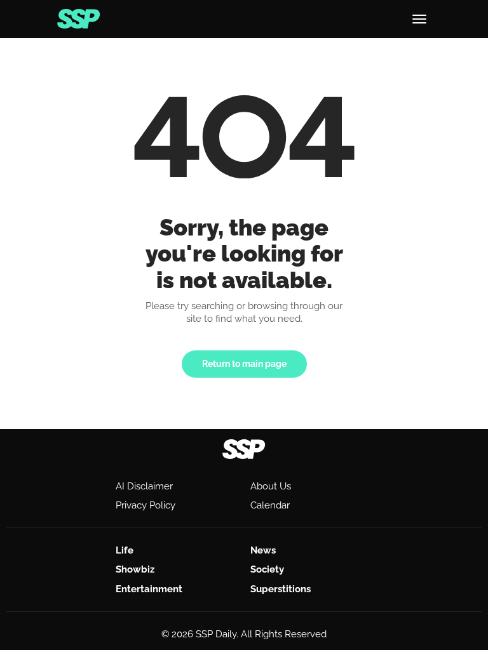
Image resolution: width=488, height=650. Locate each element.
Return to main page (244, 364)
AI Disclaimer (144, 486)
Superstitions (280, 589)
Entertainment (149, 589)
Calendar (270, 505)
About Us (270, 486)
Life (124, 550)
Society (267, 569)
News (263, 550)
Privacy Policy (145, 505)
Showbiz (135, 569)
